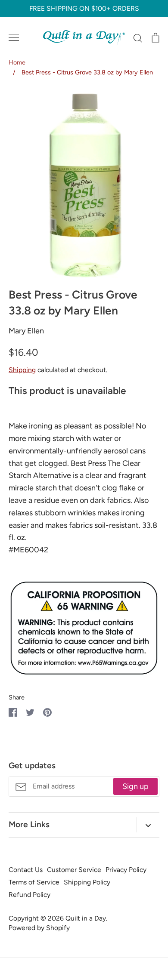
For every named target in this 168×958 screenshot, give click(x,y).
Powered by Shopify (39, 928)
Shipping (22, 370)
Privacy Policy (126, 870)
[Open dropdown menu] (148, 824)
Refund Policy (29, 894)
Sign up (135, 786)
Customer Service (74, 870)
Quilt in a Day (85, 918)
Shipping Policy (87, 882)
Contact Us (26, 870)
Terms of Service (34, 882)
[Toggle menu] (13, 37)
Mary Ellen (26, 331)
